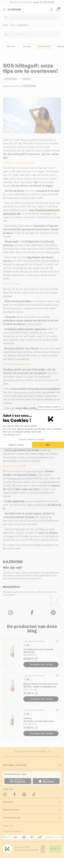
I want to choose (16, 445)
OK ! (48, 445)
